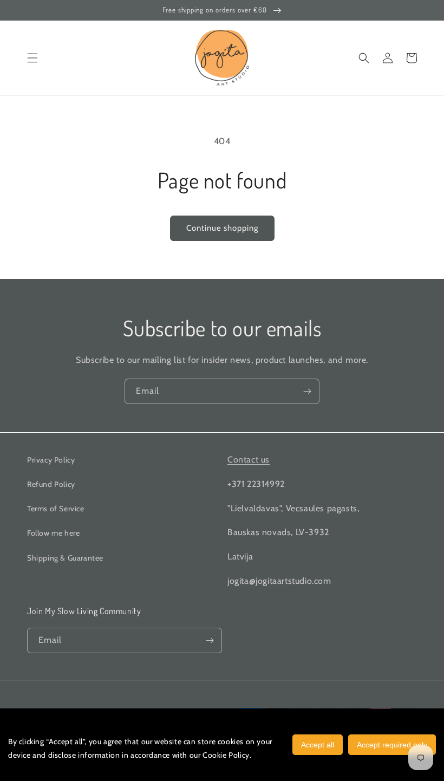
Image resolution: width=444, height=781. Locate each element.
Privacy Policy (51, 460)
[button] (32, 58)
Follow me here (53, 533)
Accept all (317, 744)
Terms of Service (55, 508)
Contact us (248, 459)
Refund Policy (51, 484)
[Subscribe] (307, 391)
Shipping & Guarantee (65, 558)
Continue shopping (222, 228)
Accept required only (392, 744)
